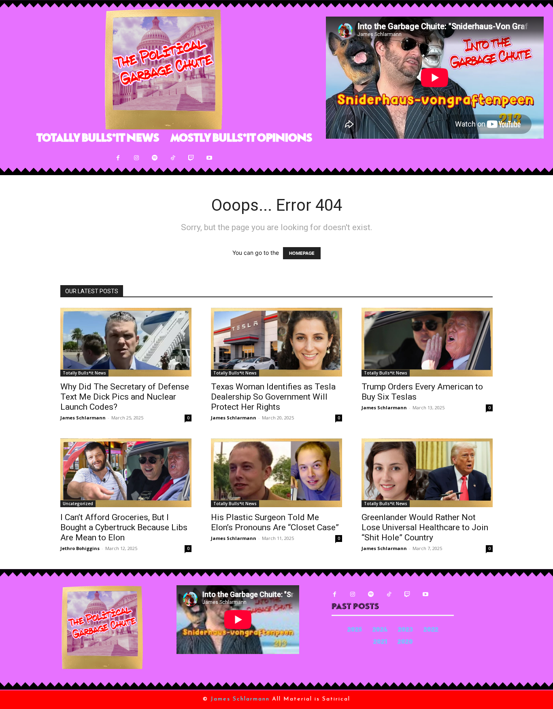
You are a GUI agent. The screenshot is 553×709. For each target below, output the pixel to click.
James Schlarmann (83, 418)
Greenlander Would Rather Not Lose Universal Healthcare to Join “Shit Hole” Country (425, 527)
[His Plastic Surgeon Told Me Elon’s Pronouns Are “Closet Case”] (276, 472)
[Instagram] (136, 158)
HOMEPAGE (302, 253)
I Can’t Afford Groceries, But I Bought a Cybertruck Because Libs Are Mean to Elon (123, 527)
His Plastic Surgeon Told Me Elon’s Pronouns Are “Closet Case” (275, 522)
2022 (430, 630)
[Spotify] (154, 158)
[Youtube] (209, 158)
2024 (379, 630)
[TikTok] (173, 158)
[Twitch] (191, 158)
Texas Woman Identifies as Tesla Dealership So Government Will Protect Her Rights (273, 397)
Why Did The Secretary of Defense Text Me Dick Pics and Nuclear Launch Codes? (124, 397)
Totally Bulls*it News (84, 373)
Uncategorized (78, 503)
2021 (380, 642)
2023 (405, 630)
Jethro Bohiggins (80, 548)
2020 (405, 642)
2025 (354, 630)
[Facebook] (118, 158)
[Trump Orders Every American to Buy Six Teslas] (427, 342)
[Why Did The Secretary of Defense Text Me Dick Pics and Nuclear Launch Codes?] (125, 342)
